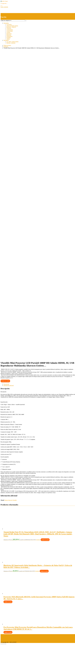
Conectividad (9, 31)
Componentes (9, 29)
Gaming (8, 32)
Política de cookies (5, 639)
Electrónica (6, 40)
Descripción (6, 384)
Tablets (8, 39)
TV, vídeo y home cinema (12, 41)
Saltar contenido (4, 7)
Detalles (38, 539)
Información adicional (9, 385)
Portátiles (8, 37)
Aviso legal (3, 634)
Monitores (8, 35)
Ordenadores (9, 36)
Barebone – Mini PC (11, 27)
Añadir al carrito (5, 381)
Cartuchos (8, 28)
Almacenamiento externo (12, 25)
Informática (6, 23)
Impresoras (8, 33)
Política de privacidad (6, 637)
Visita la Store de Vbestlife (10, 500)
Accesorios (9, 24)
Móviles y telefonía (10, 42)
